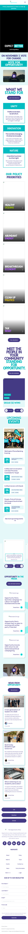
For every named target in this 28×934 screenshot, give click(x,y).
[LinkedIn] (14, 843)
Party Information (20, 868)
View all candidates (14, 373)
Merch (7, 872)
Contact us (20, 864)
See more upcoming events (14, 519)
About (7, 855)
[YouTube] (23, 843)
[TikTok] (19, 843)
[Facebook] (5, 843)
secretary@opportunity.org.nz (18, 931)
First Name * (5, 883)
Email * (3, 897)
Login (20, 872)
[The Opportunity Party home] (14, 830)
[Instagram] (9, 843)
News (7, 868)
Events (8, 864)
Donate (14, 820)
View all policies (14, 340)
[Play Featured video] (14, 76)
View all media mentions (14, 583)
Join (14, 809)
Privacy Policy (4, 926)
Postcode (4, 905)
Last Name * (5, 890)
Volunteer (14, 815)
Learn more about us (14, 98)
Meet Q (8, 859)
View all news (14, 690)
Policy (20, 855)
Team (20, 859)
